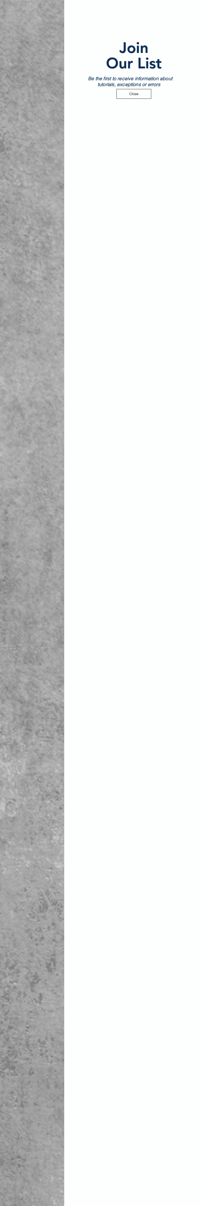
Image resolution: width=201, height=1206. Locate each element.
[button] (192, 9)
